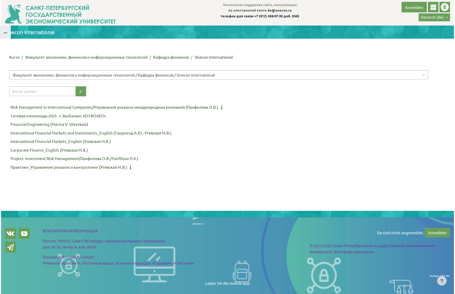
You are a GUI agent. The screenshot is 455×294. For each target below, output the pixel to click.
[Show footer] (442, 281)
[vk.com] (10, 233)
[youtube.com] (24, 233)
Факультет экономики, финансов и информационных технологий (86, 56)
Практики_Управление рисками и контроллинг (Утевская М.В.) (69, 167)
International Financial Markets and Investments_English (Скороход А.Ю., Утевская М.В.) (91, 132)
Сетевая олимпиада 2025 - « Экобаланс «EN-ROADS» (58, 115)
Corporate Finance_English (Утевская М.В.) (49, 149)
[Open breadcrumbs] (5, 32)
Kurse (14, 56)
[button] (434, 17)
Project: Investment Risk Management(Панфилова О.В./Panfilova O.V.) (74, 158)
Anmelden (414, 7)
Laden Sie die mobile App (227, 283)
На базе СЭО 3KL (440, 276)
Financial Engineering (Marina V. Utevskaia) (49, 124)
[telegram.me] (10, 247)
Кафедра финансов (171, 56)
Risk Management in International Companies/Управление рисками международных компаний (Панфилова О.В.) (114, 106)
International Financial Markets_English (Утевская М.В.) (61, 141)
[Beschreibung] (223, 106)
